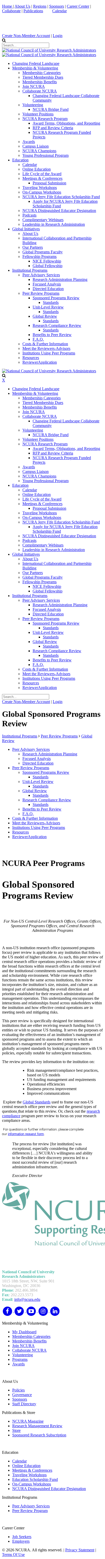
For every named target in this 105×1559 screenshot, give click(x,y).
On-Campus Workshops (31, 1484)
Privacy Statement (79, 1550)
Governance (22, 1395)
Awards (18, 1364)
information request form (26, 1134)
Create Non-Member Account (26, 35)
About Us (22, 6)
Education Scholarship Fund (35, 1479)
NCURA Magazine (28, 1421)
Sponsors (56, 6)
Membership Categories (31, 1336)
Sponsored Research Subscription (39, 1435)
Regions (39, 6)
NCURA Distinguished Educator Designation (49, 1488)
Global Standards (36, 1102)
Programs (20, 1359)
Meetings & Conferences (32, 1470)
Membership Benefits (29, 1341)
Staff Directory (24, 1404)
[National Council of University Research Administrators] (49, 50)
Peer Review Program (30, 1510)
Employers (21, 1541)
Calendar (59, 11)
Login (57, 35)
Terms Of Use (13, 1554)
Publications (33, 11)
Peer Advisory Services (31, 1506)
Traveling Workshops (29, 1475)
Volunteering (22, 1355)
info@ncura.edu (27, 1299)
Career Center (78, 6)
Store (16, 1430)
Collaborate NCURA (29, 1350)
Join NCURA (23, 1345)
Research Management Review (37, 1426)
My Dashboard (24, 1332)
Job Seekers (21, 1536)
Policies (18, 1390)
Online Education (26, 1465)
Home (7, 6)
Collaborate (11, 11)
